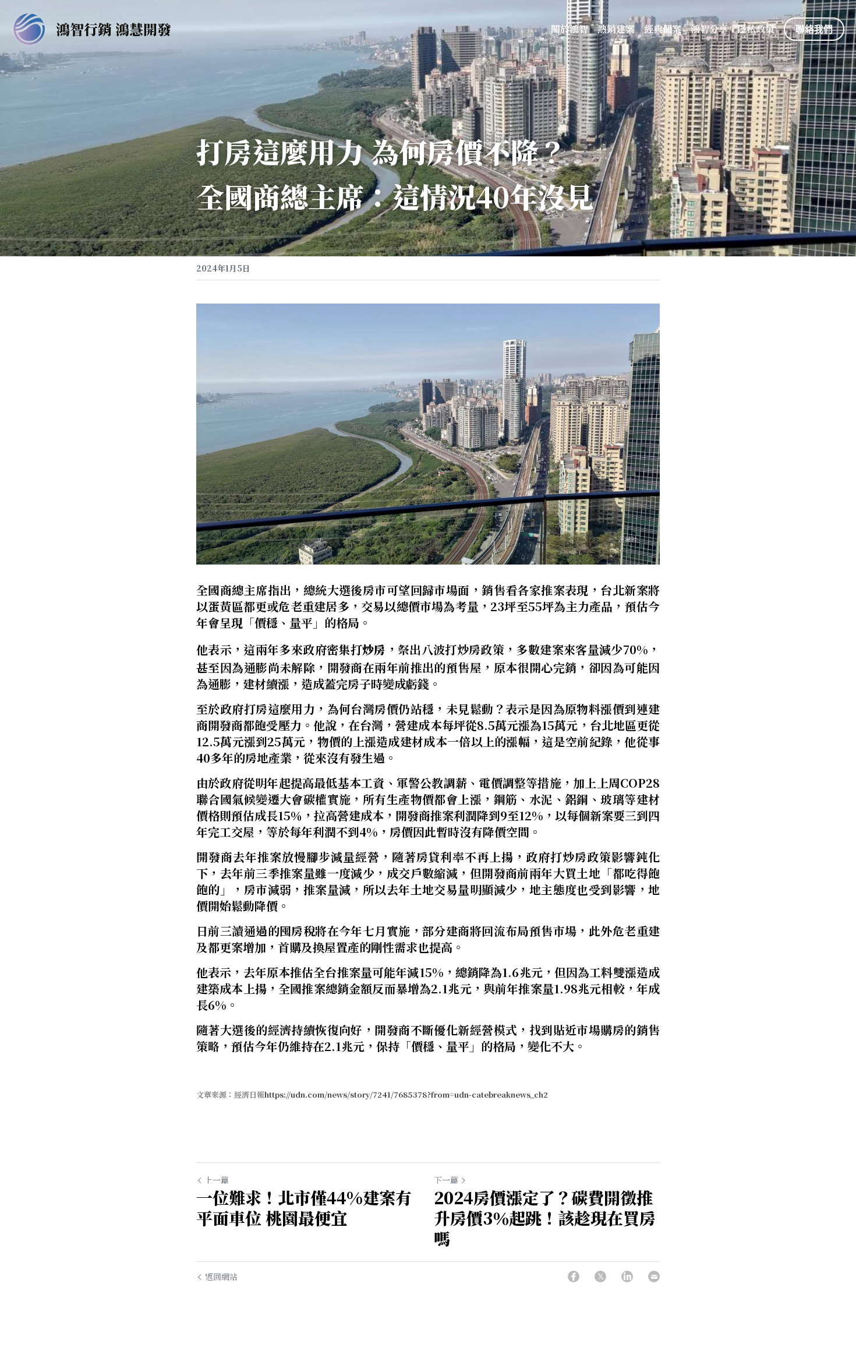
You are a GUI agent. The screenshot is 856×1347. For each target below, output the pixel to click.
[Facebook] (573, 1276)
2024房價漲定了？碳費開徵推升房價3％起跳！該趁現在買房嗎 (545, 1218)
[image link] (29, 28)
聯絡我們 (814, 29)
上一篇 (216, 1180)
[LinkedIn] (627, 1276)
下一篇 (446, 1180)
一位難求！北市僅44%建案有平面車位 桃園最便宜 (304, 1207)
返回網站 (221, 1276)
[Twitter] (600, 1276)
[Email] (654, 1276)
